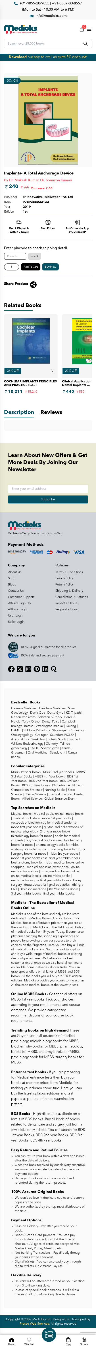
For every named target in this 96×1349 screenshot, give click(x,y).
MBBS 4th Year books (49, 776)
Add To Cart (31, 267)
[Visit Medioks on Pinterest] (36, 669)
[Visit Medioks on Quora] (53, 669)
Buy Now (50, 267)
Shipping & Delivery (69, 590)
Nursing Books (54, 789)
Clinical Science (35, 794)
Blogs (12, 584)
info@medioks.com (51, 16)
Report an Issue (66, 603)
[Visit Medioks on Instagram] (28, 669)
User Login (15, 615)
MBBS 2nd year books (58, 772)
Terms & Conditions (69, 572)
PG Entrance (60, 785)
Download (18, 57)
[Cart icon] (52, 371)
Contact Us (16, 590)
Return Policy (64, 584)
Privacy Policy (64, 578)
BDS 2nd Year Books (43, 781)
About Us (14, 572)
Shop (11, 578)
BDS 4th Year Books (35, 785)
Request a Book (66, 609)
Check (34, 256)
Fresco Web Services (34, 1323)
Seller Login (16, 621)
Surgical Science (60, 794)
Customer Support (21, 597)
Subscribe (48, 499)
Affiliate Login (17, 609)
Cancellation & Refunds (71, 597)
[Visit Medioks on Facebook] (11, 669)
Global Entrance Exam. (60, 798)
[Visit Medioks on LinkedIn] (45, 669)
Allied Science (31, 798)
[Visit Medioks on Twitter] (20, 669)
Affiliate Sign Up (19, 603)
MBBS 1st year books (26, 772)
